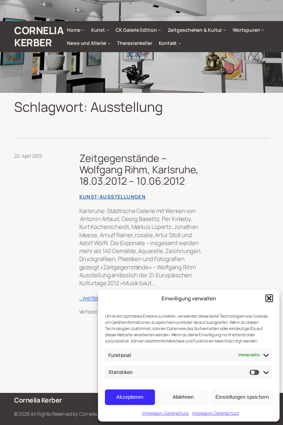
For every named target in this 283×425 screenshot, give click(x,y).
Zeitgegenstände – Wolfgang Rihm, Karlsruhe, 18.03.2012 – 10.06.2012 (139, 170)
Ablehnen (183, 397)
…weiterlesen (96, 298)
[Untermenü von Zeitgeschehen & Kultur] (224, 29)
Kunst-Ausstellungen (112, 196)
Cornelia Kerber (39, 36)
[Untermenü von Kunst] (107, 29)
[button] (269, 298)
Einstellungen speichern (242, 397)
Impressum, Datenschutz (165, 413)
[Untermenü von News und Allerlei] (109, 43)
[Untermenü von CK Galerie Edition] (159, 29)
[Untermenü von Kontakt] (179, 43)
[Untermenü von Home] (82, 29)
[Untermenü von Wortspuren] (262, 29)
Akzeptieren (129, 397)
